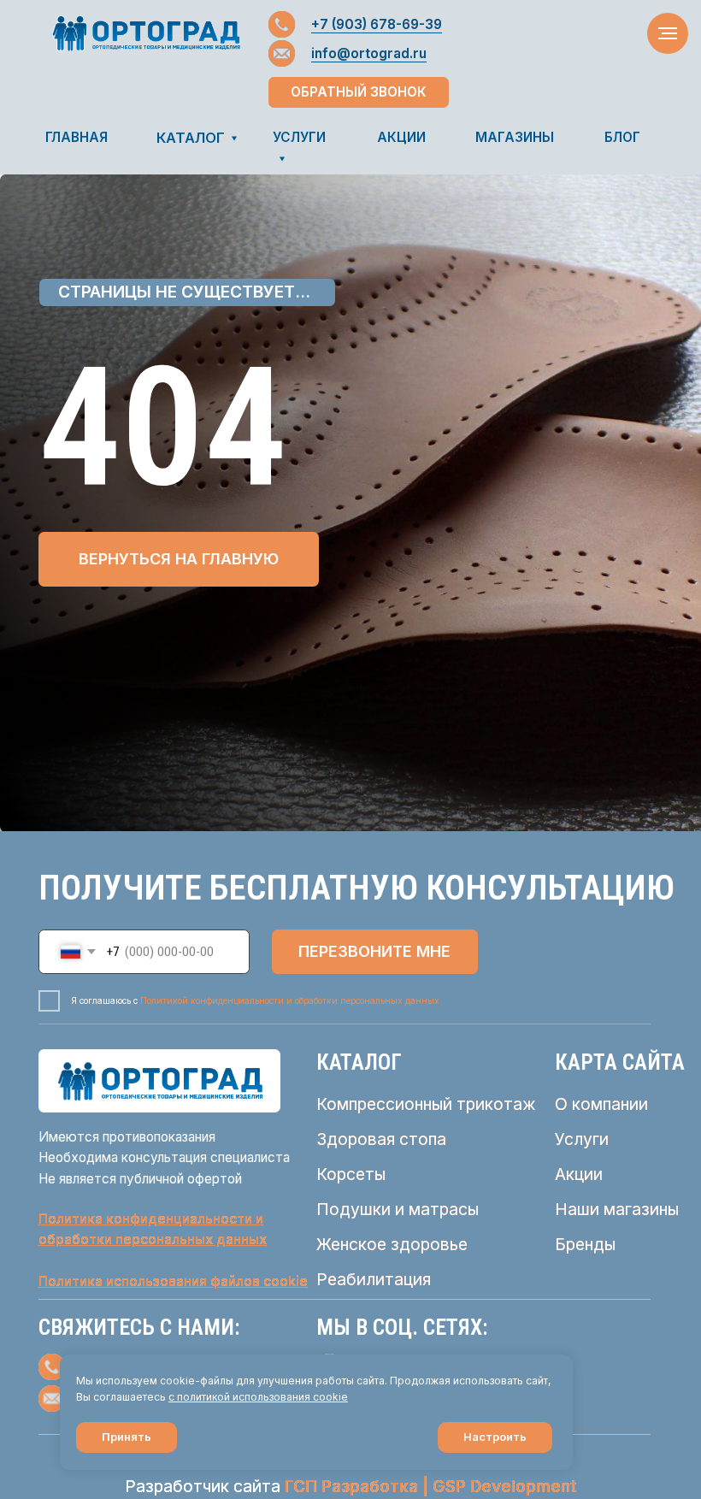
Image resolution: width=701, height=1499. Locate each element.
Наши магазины (617, 1209)
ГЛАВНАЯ (76, 137)
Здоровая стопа (381, 1139)
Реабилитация (373, 1279)
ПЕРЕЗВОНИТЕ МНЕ (374, 951)
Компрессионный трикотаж (426, 1104)
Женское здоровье (392, 1244)
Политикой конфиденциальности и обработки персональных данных (289, 1000)
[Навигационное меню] (667, 33)
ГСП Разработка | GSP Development (430, 1486)
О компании (601, 1104)
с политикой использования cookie (258, 1396)
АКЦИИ (401, 137)
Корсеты (351, 1174)
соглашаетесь (130, 1396)
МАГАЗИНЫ (514, 137)
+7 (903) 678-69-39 (376, 24)
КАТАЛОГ (190, 137)
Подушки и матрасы (397, 1209)
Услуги (582, 1139)
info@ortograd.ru (369, 53)
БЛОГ (622, 137)
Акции (579, 1174)
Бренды (585, 1244)
